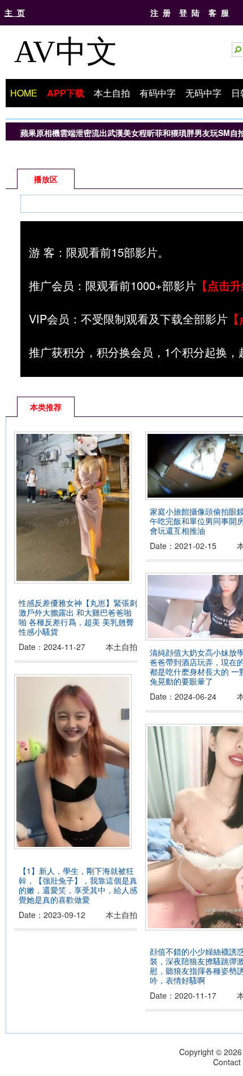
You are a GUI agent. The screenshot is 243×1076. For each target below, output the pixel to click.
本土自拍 (112, 92)
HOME (23, 92)
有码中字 (158, 92)
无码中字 (203, 92)
